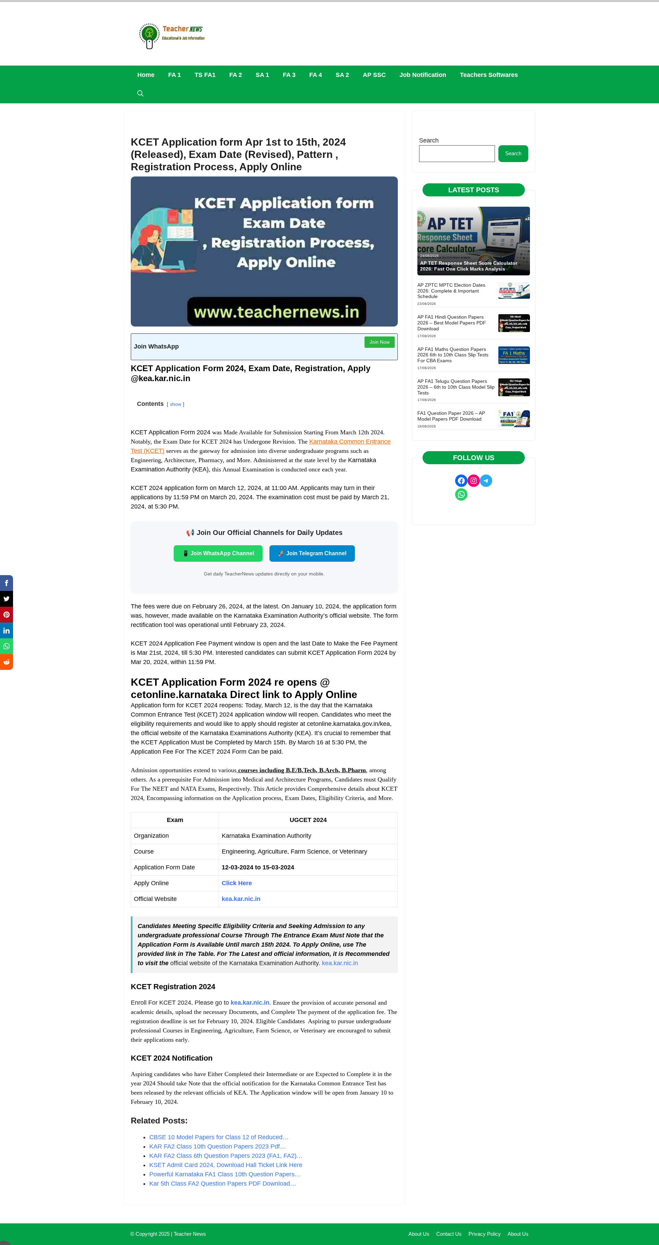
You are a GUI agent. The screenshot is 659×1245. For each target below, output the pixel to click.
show (175, 404)
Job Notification (423, 74)
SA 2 (342, 74)
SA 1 (262, 74)
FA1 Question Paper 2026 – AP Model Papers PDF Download (451, 416)
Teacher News (190, 1234)
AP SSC (374, 74)
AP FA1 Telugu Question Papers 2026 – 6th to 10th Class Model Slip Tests (456, 387)
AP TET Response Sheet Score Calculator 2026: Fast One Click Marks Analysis (468, 266)
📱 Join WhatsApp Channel (218, 553)
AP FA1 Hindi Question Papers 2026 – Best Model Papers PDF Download (451, 322)
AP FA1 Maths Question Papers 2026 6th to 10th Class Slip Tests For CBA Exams (452, 355)
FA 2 (235, 74)
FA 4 (315, 74)
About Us (418, 1234)
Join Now (380, 342)
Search (429, 140)
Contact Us (449, 1234)
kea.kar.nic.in (340, 963)
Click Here (237, 883)
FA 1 (174, 74)
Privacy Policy (485, 1234)
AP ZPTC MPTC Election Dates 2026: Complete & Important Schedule (451, 290)
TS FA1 (205, 74)
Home (145, 74)
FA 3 (289, 74)
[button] (140, 93)
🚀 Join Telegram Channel (312, 553)
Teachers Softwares (489, 74)
